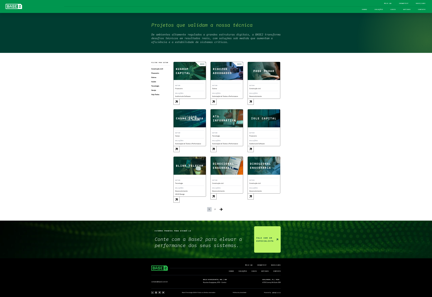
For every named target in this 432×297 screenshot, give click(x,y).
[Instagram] (156, 292)
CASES (393, 9)
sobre (364, 9)
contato (421, 9)
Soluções (379, 9)
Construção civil (157, 69)
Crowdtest (404, 3)
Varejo (153, 90)
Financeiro (155, 73)
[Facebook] (160, 292)
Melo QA (388, 3)
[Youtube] (163, 292)
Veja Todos (155, 94)
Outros (153, 77)
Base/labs (420, 3)
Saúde (153, 81)
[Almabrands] (272, 292)
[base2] (14, 6)
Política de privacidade (239, 292)
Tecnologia (155, 86)
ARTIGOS (407, 9)
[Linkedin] (152, 292)
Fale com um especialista (265, 239)
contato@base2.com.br (159, 282)
